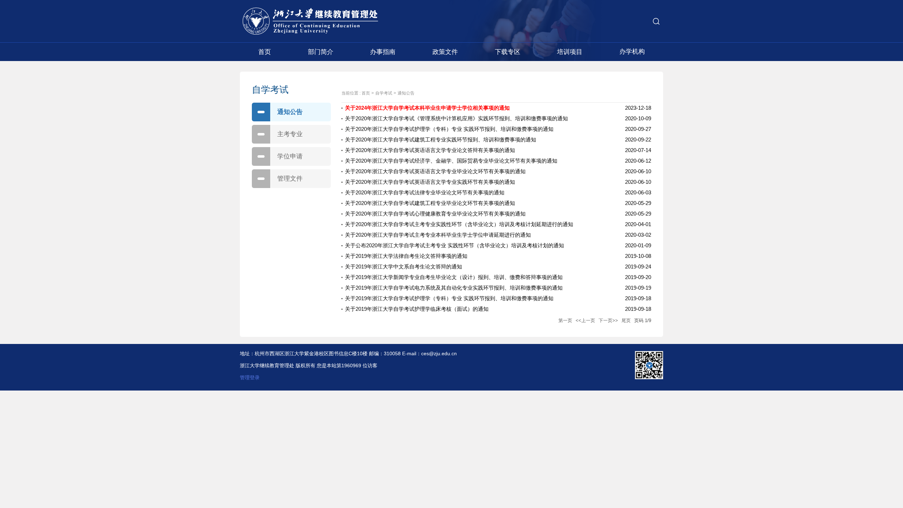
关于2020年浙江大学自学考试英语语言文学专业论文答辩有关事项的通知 (430, 150)
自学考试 (383, 93)
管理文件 (290, 178)
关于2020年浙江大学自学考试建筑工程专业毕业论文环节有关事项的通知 (430, 203)
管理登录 (250, 377)
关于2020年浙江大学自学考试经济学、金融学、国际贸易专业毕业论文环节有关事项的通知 (451, 161)
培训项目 (569, 51)
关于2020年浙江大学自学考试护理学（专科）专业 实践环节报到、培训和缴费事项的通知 (449, 129)
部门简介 (320, 51)
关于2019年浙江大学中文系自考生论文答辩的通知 (403, 267)
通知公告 (290, 111)
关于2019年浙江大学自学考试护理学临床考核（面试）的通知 (417, 309)
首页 (264, 51)
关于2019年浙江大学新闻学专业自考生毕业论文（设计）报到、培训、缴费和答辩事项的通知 (454, 277)
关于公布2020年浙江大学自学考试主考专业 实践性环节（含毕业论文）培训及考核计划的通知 (454, 245)
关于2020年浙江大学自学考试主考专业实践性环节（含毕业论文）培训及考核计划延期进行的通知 (459, 224)
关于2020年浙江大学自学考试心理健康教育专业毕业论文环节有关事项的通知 (435, 214)
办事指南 (382, 51)
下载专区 (507, 51)
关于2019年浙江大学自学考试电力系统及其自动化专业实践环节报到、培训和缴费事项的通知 (454, 288)
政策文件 (445, 51)
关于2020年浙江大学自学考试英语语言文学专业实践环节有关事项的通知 (430, 182)
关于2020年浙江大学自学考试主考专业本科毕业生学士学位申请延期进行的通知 (438, 235)
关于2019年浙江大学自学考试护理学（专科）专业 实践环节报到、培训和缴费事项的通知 (449, 298)
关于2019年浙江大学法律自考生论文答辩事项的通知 (406, 256)
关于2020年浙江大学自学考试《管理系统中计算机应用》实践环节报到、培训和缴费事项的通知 (456, 118)
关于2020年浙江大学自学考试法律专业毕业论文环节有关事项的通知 (424, 192)
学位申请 (290, 156)
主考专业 (290, 134)
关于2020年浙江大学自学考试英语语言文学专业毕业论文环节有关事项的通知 (435, 171)
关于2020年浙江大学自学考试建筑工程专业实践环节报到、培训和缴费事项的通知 (440, 140)
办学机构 (632, 51)
